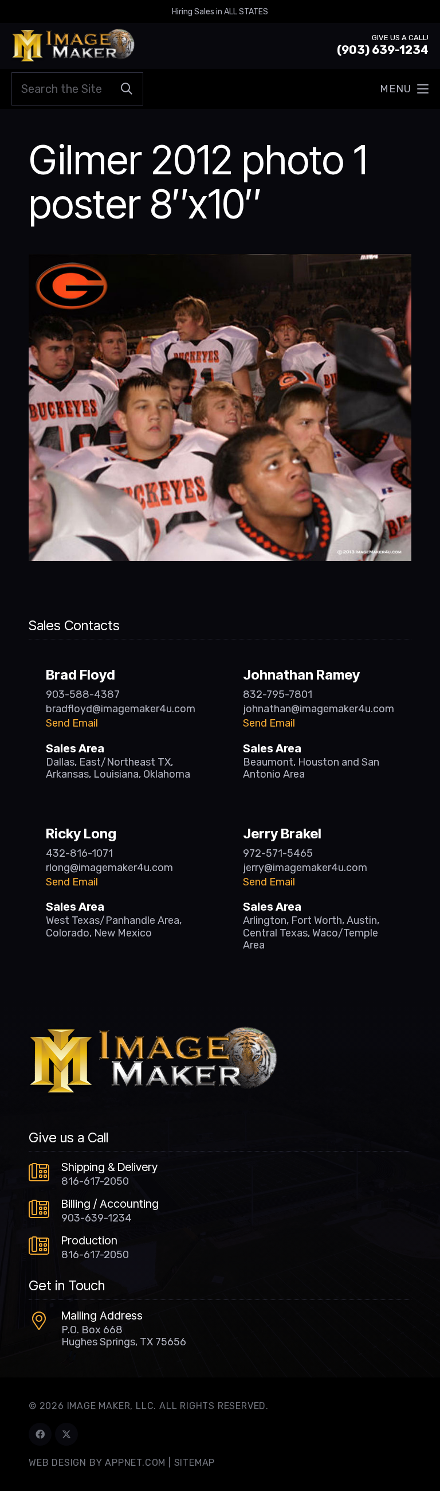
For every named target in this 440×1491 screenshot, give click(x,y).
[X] (66, 1434)
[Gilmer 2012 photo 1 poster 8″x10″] (220, 262)
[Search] (127, 89)
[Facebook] (40, 1434)
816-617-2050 (95, 1181)
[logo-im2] (73, 46)
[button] (404, 89)
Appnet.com (135, 1462)
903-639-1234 (96, 1218)
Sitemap (194, 1462)
